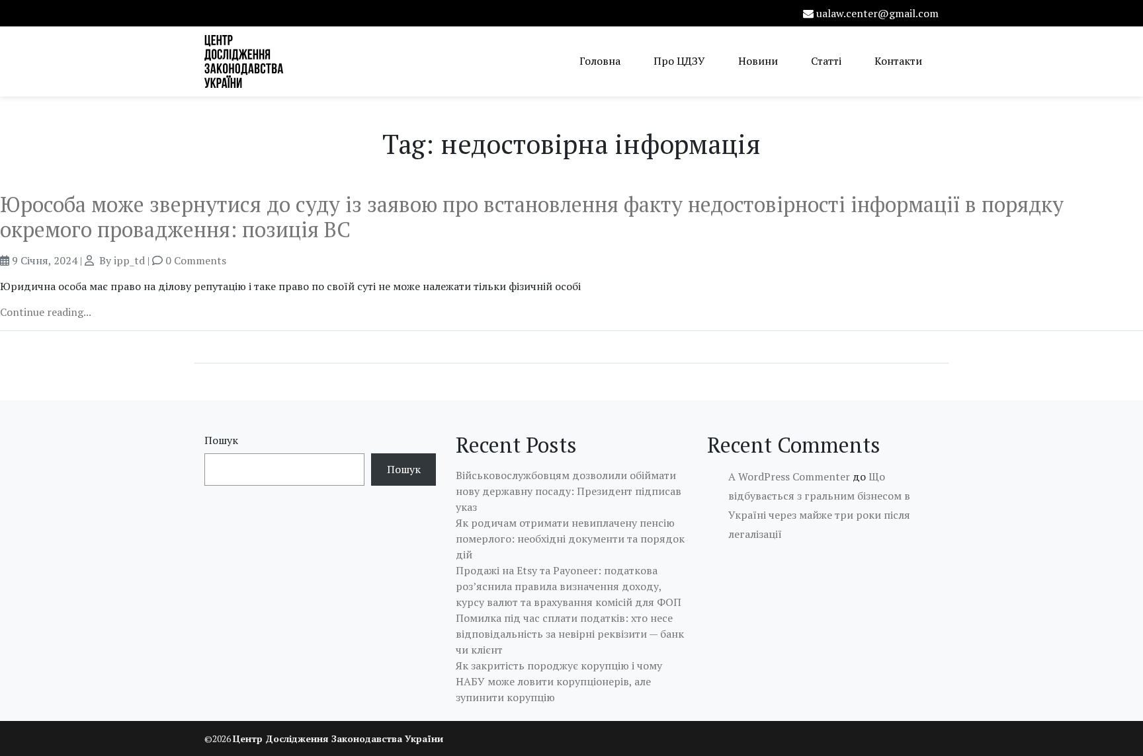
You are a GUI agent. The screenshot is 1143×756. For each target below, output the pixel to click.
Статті (826, 61)
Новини (758, 61)
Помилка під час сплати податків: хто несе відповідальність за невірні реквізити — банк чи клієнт (570, 634)
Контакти (898, 61)
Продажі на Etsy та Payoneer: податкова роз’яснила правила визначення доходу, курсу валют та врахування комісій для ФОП (568, 586)
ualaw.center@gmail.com (877, 13)
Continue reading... (45, 312)
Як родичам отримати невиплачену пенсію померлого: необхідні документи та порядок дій (570, 538)
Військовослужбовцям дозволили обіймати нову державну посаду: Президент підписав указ (568, 491)
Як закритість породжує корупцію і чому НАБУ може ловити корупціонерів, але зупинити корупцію (559, 681)
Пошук (221, 440)
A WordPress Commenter (789, 476)
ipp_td (129, 260)
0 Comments (195, 260)
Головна (599, 61)
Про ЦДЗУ (679, 61)
